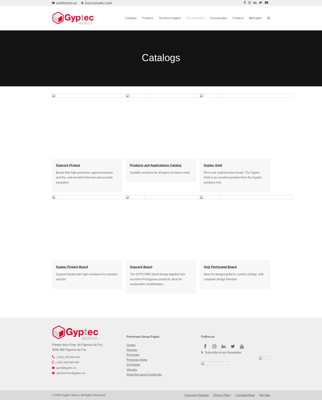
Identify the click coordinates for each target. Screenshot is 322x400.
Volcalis (132, 369)
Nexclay (132, 350)
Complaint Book (245, 395)
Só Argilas (133, 364)
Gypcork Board (141, 267)
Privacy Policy (222, 395)
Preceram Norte (137, 359)
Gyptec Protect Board (72, 267)
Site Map (264, 395)
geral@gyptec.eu (66, 2)
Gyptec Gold (213, 165)
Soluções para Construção (144, 374)
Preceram (133, 354)
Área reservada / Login (98, 2)
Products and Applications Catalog (155, 165)
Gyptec (131, 345)
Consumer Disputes (196, 395)
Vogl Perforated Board (220, 267)
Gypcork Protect (68, 165)
